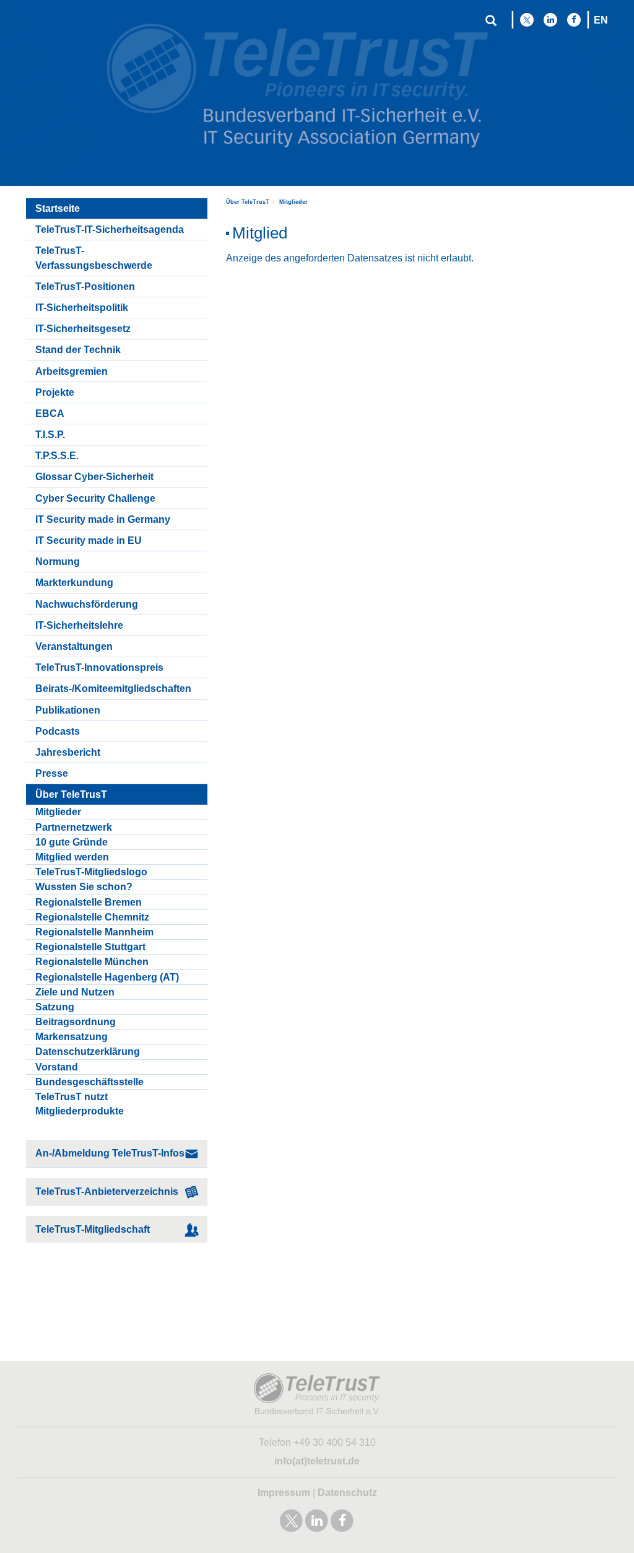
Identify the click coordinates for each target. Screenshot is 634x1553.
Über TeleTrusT (247, 202)
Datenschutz (347, 1492)
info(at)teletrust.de (317, 1461)
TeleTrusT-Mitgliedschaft (92, 1229)
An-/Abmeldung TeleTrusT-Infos (110, 1153)
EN (601, 20)
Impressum (284, 1492)
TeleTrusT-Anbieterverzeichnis (106, 1191)
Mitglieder (293, 202)
